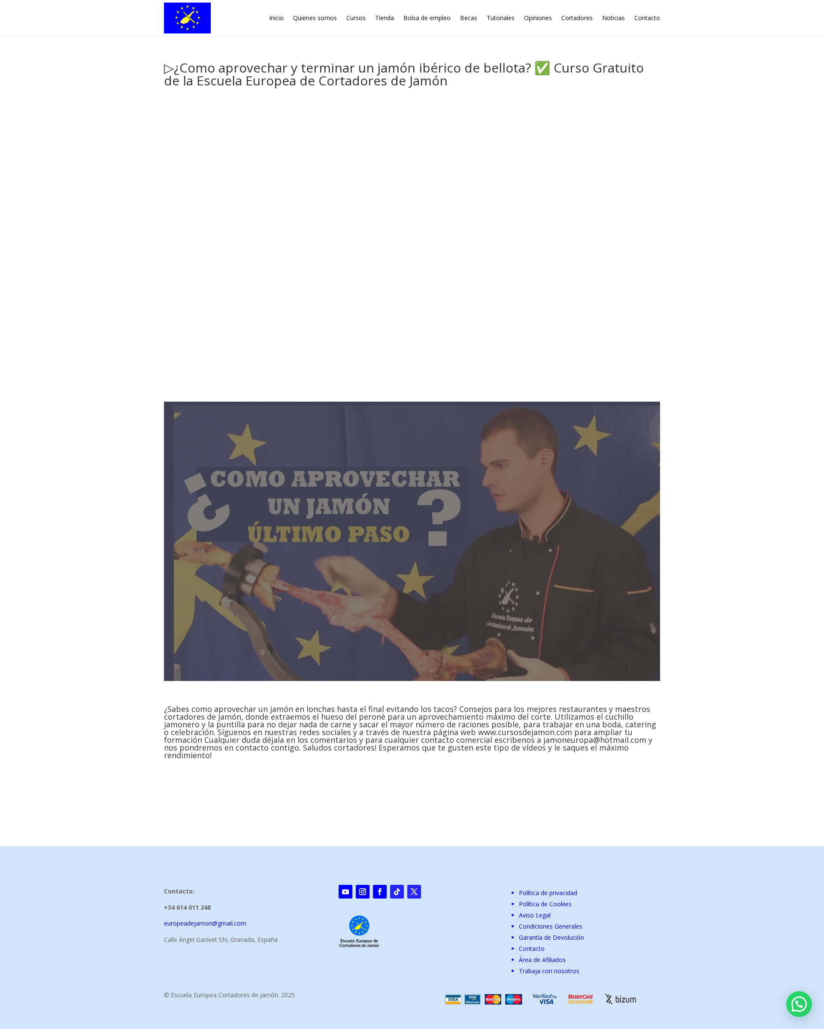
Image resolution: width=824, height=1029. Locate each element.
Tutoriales (501, 18)
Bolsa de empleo (427, 18)
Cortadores (577, 18)
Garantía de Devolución (551, 937)
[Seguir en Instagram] (363, 892)
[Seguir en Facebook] (380, 892)
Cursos (356, 18)
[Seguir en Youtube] (345, 892)
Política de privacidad (548, 893)
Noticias (613, 18)
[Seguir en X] (414, 892)
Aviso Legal (535, 915)
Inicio (276, 18)
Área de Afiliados (542, 960)
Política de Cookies (545, 904)
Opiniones (538, 18)
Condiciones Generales (550, 926)
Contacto (647, 18)
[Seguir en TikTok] (397, 892)
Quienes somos (315, 18)
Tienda (384, 18)
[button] (799, 1004)
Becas (468, 18)
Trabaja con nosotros (549, 971)
